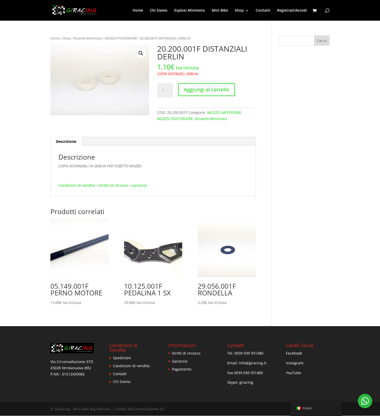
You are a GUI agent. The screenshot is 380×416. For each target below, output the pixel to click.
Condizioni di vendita (76, 185)
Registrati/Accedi (292, 11)
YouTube (293, 372)
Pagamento (181, 369)
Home (138, 11)
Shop (67, 38)
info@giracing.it (252, 362)
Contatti (263, 11)
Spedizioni (122, 357)
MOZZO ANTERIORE (224, 112)
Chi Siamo (159, 11)
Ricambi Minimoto (88, 38)
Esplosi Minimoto (189, 11)
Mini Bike (220, 11)
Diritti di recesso (186, 353)
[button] (141, 53)
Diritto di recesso (113, 185)
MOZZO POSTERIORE (121, 38)
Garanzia (139, 185)
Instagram (294, 362)
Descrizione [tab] (66, 141)
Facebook (294, 353)
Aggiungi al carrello (206, 89)
